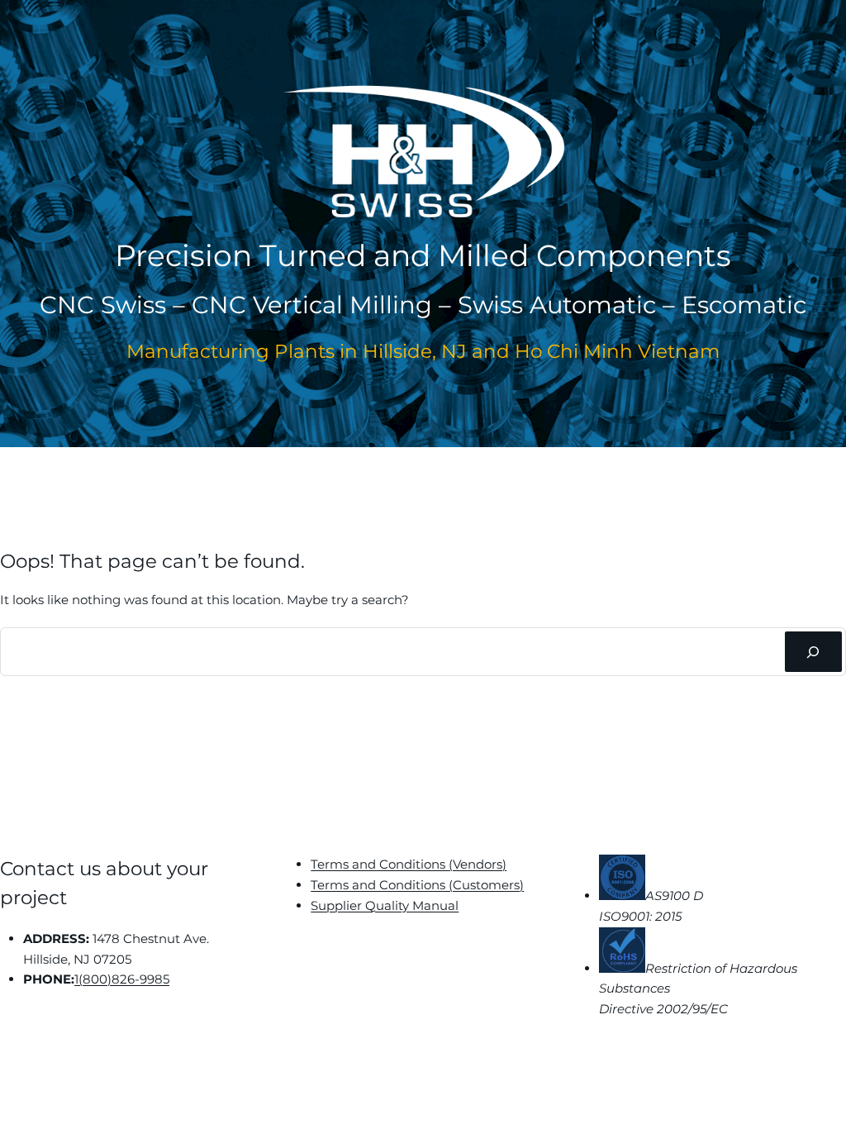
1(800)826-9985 (121, 979)
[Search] (813, 651)
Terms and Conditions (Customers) (417, 885)
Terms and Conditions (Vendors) (408, 864)
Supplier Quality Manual (385, 905)
